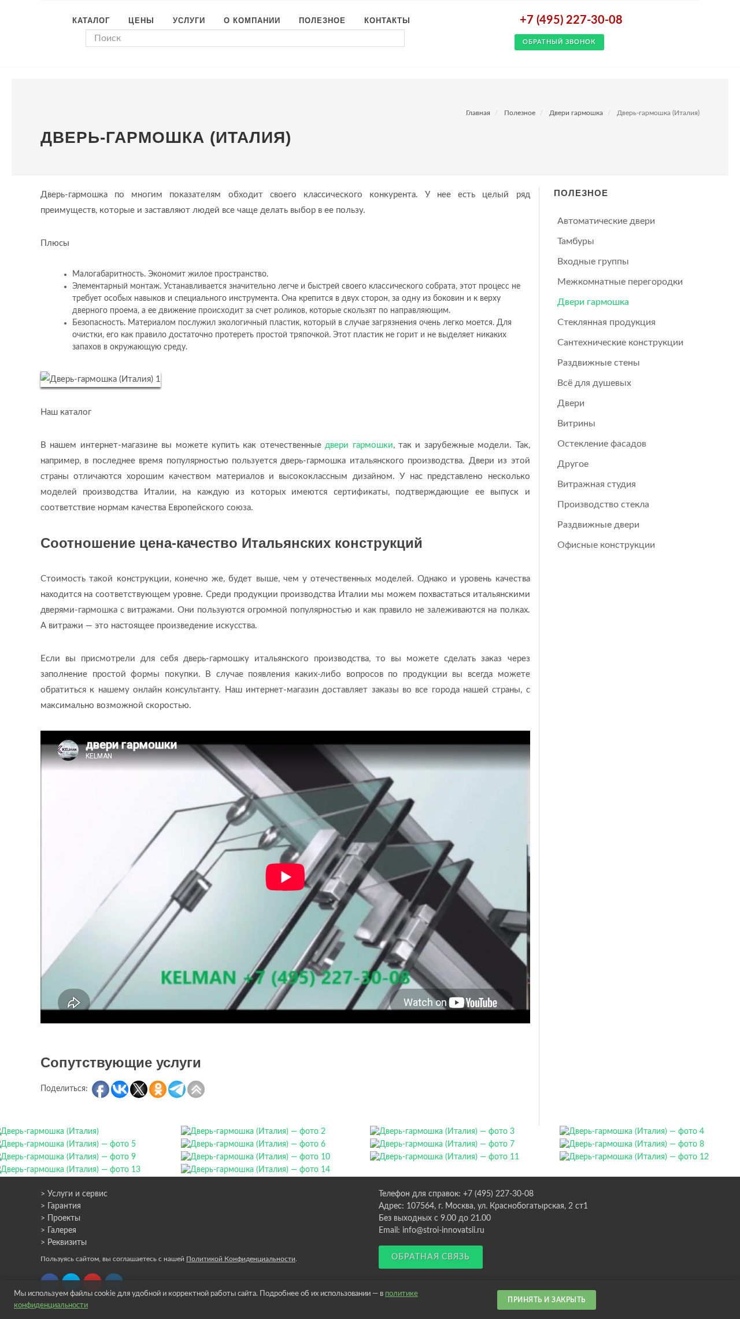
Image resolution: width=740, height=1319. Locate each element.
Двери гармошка (576, 112)
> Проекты (60, 1218)
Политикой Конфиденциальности (240, 1258)
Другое (573, 464)
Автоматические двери (606, 221)
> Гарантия (60, 1206)
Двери (570, 403)
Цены (141, 20)
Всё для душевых (594, 383)
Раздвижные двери (598, 524)
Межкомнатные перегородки (620, 281)
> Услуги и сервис (74, 1194)
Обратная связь (430, 1257)
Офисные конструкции (606, 545)
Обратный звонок (559, 42)
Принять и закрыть (547, 1299)
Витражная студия (596, 484)
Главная (478, 112)
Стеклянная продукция (606, 322)
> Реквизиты (63, 1243)
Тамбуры (575, 241)
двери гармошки (359, 445)
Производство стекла (603, 504)
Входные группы (593, 261)
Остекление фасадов (601, 443)
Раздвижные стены (598, 362)
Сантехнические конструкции (620, 342)
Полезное (519, 112)
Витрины (576, 423)
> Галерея (58, 1230)
